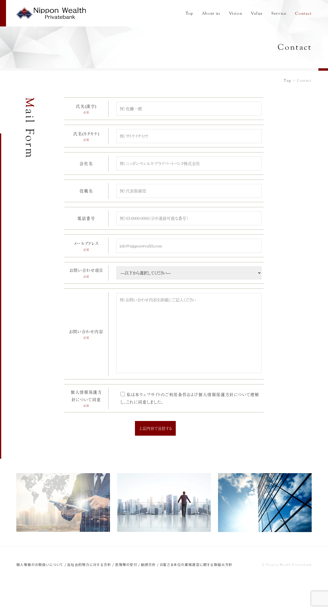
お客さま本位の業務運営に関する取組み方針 (196, 564)
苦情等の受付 (126, 564)
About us (211, 13)
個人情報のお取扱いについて (39, 564)
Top (189, 13)
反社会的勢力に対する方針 (89, 564)
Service (278, 13)
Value (257, 13)
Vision (236, 13)
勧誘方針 (148, 564)
